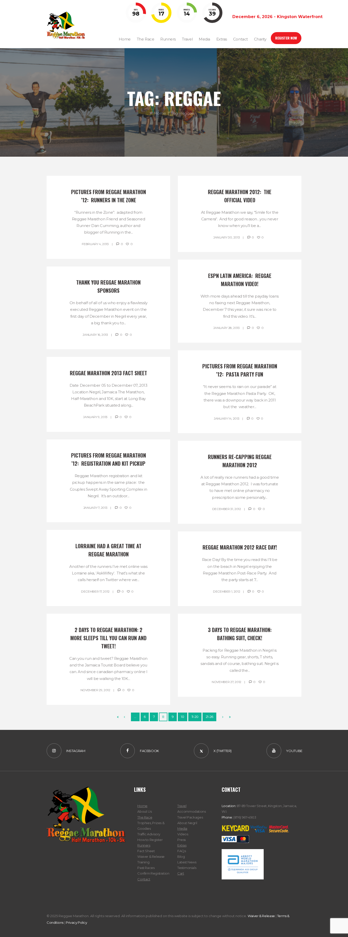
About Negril (187, 823)
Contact (143, 879)
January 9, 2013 (95, 417)
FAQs (181, 851)
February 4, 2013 (95, 244)
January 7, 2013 (95, 508)
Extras (181, 845)
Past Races (145, 868)
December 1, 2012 (226, 591)
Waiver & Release (151, 856)
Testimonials (186, 868)
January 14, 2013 (226, 418)
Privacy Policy (76, 922)
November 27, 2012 (226, 682)
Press (181, 840)
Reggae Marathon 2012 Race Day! (240, 547)
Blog (181, 856)
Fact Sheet (146, 851)
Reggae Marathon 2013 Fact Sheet (108, 373)
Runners (143, 845)
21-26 (209, 717)
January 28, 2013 (226, 328)
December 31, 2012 (226, 509)
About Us (144, 811)
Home (160, 113)
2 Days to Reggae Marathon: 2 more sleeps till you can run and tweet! (109, 638)
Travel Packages (190, 817)
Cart (180, 873)
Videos (182, 834)
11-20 (195, 717)
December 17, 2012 (95, 591)
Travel (181, 806)
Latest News (186, 862)
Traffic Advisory (148, 834)
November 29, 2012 (95, 690)
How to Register (150, 840)
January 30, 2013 (226, 237)
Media (182, 828)
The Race (144, 817)
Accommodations (191, 811)
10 (182, 717)
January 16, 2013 (95, 335)
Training (143, 862)
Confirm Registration (153, 873)
